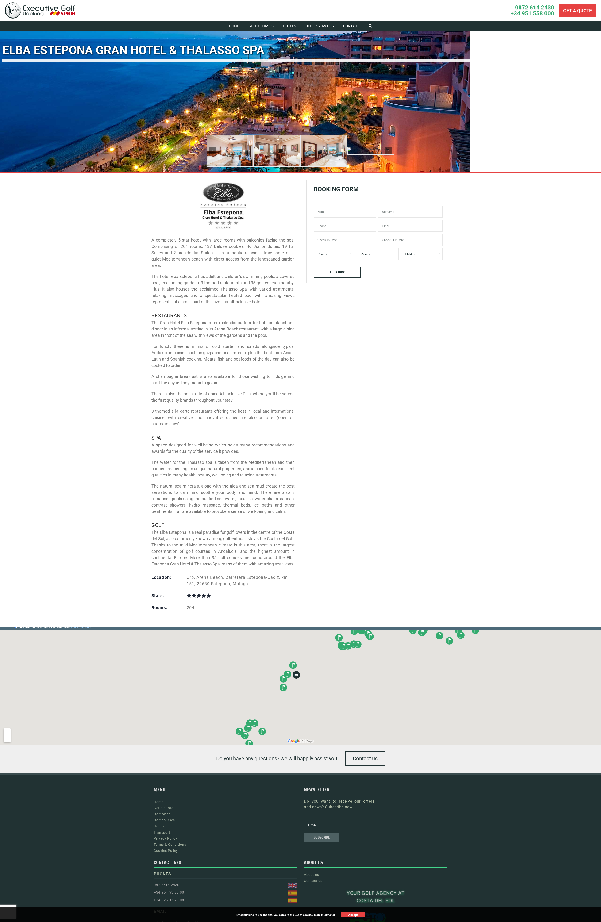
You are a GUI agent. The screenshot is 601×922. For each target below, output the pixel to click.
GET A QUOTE (577, 10)
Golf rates (162, 814)
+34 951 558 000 (532, 13)
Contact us (365, 758)
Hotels (159, 826)
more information (325, 915)
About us (311, 874)
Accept (353, 915)
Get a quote (163, 808)
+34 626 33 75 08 (169, 900)
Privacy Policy (165, 838)
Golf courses (164, 820)
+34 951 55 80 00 (169, 892)
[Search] (370, 26)
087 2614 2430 (166, 885)
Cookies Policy (166, 851)
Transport (162, 832)
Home (158, 802)
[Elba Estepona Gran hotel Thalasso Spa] (230, 151)
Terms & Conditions (170, 844)
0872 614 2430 (534, 8)
